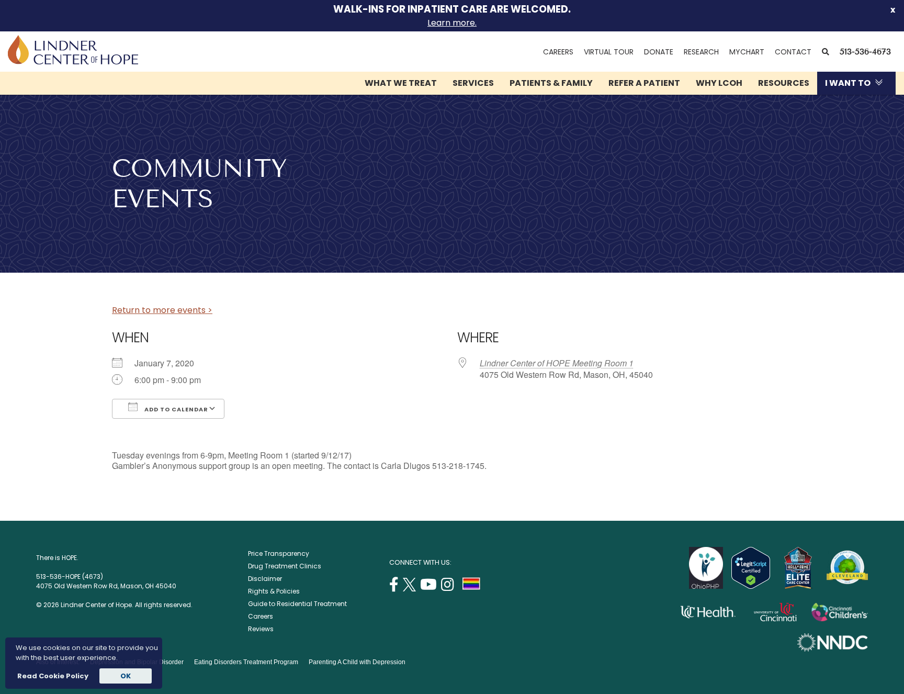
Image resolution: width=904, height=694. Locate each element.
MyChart (749, 52)
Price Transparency (278, 553)
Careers (558, 52)
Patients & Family (551, 83)
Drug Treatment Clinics (284, 566)
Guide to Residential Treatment (297, 603)
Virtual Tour (609, 52)
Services (473, 83)
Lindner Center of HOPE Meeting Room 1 (557, 363)
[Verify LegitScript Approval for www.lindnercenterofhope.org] (750, 586)
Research (701, 52)
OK (125, 676)
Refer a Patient (644, 83)
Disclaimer (265, 578)
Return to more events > (162, 310)
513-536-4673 (865, 52)
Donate (658, 52)
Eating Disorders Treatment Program (246, 662)
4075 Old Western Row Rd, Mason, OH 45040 (106, 585)
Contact (793, 52)
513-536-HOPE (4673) (69, 576)
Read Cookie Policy (52, 676)
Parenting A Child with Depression (357, 662)
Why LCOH (719, 83)
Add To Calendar (175, 409)
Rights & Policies (274, 591)
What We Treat (401, 83)
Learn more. (452, 23)
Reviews (261, 628)
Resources (783, 83)
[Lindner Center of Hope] (73, 61)
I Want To (848, 83)
